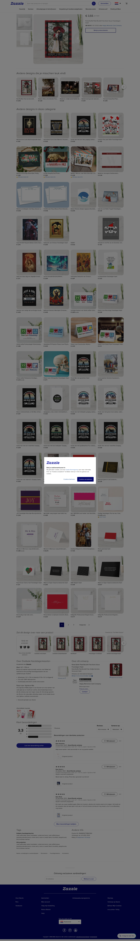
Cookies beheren (69, 479)
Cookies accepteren (85, 479)
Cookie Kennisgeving (72, 469)
